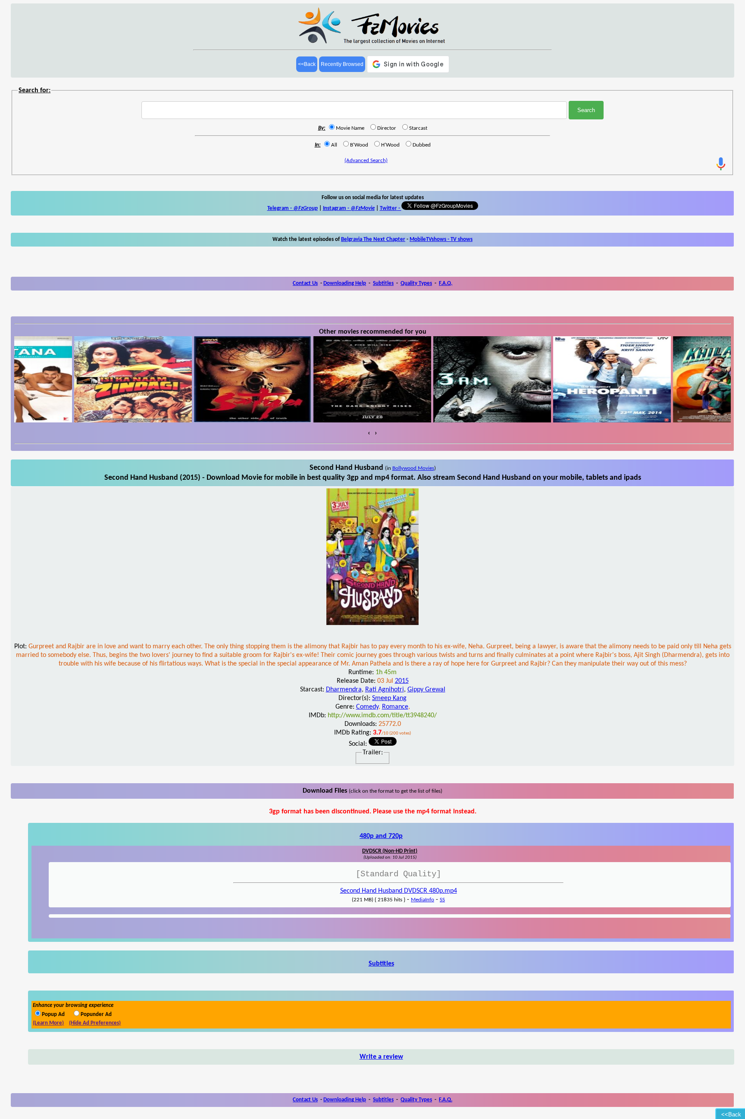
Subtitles (383, 283)
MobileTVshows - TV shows (441, 239)
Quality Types (416, 283)
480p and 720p (381, 836)
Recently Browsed (342, 64)
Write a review (381, 1056)
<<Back (307, 64)
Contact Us (305, 283)
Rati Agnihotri (384, 689)
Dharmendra (344, 689)
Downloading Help (344, 283)
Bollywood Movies (413, 468)
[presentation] (369, 433)
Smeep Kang (389, 698)
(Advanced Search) (366, 160)
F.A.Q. (445, 283)
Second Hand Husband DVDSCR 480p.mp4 (398, 891)
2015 (402, 681)
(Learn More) (48, 1023)
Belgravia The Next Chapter (373, 239)
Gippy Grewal (426, 689)
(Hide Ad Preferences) (95, 1023)
